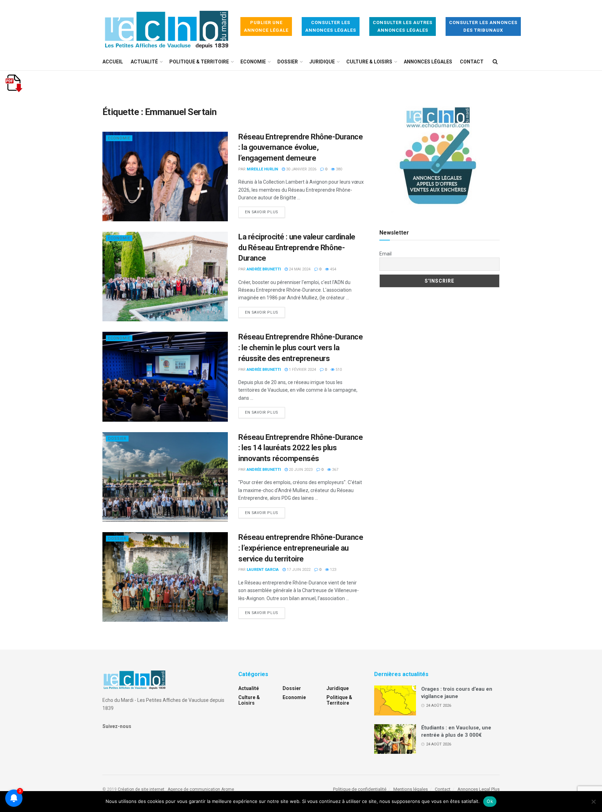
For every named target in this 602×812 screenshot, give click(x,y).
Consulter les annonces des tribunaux (483, 26)
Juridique (322, 61)
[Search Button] (495, 61)
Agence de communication (194, 789)
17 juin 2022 (298, 569)
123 (332, 569)
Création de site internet (141, 789)
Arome (227, 789)
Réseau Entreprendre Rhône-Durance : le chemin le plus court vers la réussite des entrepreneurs (300, 347)
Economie (253, 61)
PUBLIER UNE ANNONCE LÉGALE (266, 26)
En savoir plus (265, 211)
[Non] (593, 801)
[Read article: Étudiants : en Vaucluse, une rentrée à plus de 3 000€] (395, 739)
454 (332, 269)
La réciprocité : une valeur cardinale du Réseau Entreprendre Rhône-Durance (296, 247)
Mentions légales (410, 789)
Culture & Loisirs (369, 61)
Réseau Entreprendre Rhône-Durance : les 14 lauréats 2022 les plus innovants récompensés (300, 448)
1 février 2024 (302, 369)
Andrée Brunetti (264, 269)
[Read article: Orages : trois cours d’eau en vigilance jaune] (395, 700)
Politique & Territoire (199, 61)
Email (385, 253)
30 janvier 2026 (300, 169)
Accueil (112, 61)
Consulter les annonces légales (330, 26)
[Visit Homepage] (166, 26)
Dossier (287, 61)
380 (338, 169)
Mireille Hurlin (262, 169)
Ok (490, 801)
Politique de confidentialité (359, 789)
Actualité (144, 61)
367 (334, 469)
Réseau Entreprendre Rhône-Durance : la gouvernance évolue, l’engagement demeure (300, 147)
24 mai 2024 (299, 269)
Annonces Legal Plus (478, 789)
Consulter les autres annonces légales (402, 26)
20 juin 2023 (300, 469)
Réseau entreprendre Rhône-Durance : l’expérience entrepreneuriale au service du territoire (300, 548)
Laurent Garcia (263, 569)
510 (338, 369)
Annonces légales (428, 61)
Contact (472, 61)
